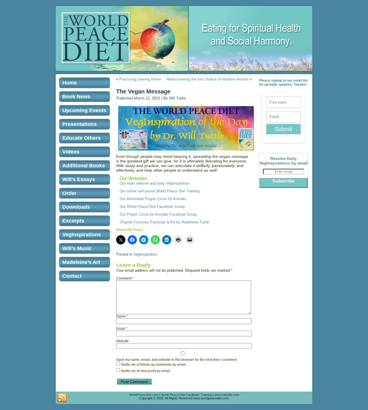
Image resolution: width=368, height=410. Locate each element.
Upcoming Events (84, 110)
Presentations (79, 124)
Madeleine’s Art (81, 262)
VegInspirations (81, 234)
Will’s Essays (78, 179)
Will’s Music (77, 248)
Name (122, 316)
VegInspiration (145, 254)
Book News (76, 96)
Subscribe (283, 181)
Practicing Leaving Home (140, 79)
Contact (72, 276)
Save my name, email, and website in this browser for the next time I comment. (176, 360)
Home (69, 83)
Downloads (76, 207)
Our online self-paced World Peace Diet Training (160, 191)
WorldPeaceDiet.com (143, 394)
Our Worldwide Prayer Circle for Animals (153, 199)
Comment (125, 278)
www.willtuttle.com (226, 394)
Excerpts (73, 221)
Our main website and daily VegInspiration (154, 183)
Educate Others (81, 138)
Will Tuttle (177, 98)
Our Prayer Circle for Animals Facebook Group (158, 214)
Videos (70, 152)
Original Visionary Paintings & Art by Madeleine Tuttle (164, 222)
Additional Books (83, 165)
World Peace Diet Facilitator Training (186, 394)
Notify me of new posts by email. (146, 371)
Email (121, 329)
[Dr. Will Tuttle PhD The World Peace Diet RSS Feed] (62, 398)
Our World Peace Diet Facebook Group (152, 206)
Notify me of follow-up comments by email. (154, 365)
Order (69, 193)
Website (122, 341)
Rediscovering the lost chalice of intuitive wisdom (207, 79)
